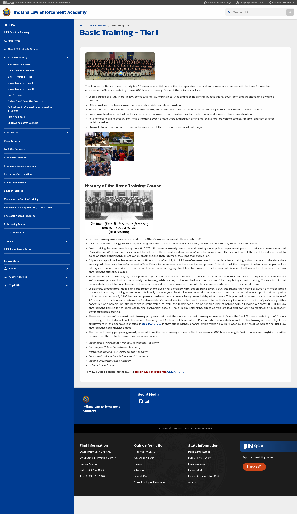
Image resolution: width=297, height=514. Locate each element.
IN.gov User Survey (144, 451)
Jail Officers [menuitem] (15, 95)
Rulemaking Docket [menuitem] (15, 224)
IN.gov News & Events (200, 457)
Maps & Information (199, 451)
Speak (253, 466)
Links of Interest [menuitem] (13, 190)
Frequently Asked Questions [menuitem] (20, 165)
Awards (192, 482)
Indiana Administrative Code (204, 476)
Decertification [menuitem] (13, 140)
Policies (138, 463)
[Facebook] (141, 401)
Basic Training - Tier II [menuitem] (20, 82)
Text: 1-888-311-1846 (92, 476)
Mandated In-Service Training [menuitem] (21, 199)
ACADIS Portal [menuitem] (12, 40)
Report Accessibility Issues (258, 457)
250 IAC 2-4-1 (151, 324)
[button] (217, 2)
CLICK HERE (175, 371)
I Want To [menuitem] (19, 267)
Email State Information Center (98, 457)
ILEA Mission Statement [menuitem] (21, 70)
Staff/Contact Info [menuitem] (15, 232)
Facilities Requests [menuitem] (14, 149)
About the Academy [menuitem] (15, 56)
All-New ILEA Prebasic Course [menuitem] (21, 49)
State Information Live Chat (96, 451)
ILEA (12, 25)
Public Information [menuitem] (15, 182)
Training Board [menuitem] (16, 116)
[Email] (147, 401)
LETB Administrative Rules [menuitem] (23, 122)
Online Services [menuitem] (19, 276)
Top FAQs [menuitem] (19, 284)
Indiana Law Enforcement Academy (50, 12)
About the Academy (97, 26)
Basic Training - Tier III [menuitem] (21, 88)
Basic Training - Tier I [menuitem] (20, 76)
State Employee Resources (149, 482)
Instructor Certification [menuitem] (18, 174)
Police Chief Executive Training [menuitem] (25, 101)
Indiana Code (195, 469)
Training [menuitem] (14, 240)
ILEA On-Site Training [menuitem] (16, 32)
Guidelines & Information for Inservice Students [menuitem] (30, 109)
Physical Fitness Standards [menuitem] (19, 215)
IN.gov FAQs (140, 476)
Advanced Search (144, 457)
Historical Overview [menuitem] (19, 64)
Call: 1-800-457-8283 (92, 469)
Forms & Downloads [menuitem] (15, 157)
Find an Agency (88, 463)
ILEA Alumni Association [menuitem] (18, 249)
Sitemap (139, 469)
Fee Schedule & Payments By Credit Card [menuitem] (28, 207)
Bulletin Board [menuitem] (14, 131)
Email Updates (196, 463)
